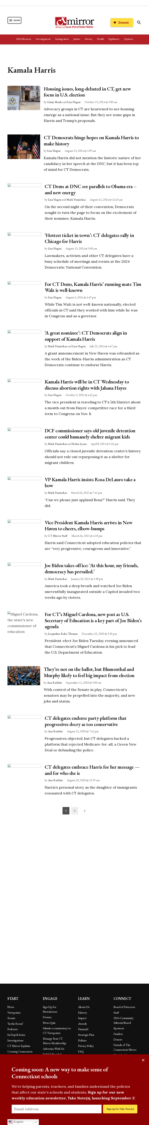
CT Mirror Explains (18, 1046)
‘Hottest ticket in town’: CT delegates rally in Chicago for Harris (89, 238)
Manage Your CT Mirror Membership (54, 1041)
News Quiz (49, 1023)
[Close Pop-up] (143, 1060)
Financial (83, 1029)
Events (11, 1018)
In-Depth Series (16, 1035)
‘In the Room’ (15, 1024)
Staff (116, 1013)
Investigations (43, 39)
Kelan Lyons (79, 444)
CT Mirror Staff (57, 536)
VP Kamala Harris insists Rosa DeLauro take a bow (90, 482)
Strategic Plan (86, 1035)
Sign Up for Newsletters (50, 1009)
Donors (118, 1039)
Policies (82, 1040)
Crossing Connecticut (20, 1051)
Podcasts (12, 1029)
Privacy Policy (86, 1046)
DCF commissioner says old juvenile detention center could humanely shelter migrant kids (90, 433)
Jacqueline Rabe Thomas (63, 634)
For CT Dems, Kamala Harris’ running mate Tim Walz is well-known (93, 287)
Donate (47, 1017)
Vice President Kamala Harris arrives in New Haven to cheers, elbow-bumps (88, 525)
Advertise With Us (53, 1049)
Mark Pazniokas (76, 200)
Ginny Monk (54, 102)
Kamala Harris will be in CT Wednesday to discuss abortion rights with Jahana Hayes (87, 384)
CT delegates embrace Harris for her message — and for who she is (92, 770)
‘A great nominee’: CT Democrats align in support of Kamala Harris (86, 335)
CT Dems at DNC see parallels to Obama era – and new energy (91, 189)
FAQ (81, 1051)
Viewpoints (14, 1013)
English (18, 1121)
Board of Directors (124, 1007)
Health (100, 39)
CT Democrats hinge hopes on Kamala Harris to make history (91, 140)
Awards (82, 1024)
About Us (84, 1007)
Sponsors (119, 1028)
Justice (76, 39)
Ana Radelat (54, 683)
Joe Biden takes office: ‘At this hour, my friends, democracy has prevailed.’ (91, 568)
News (10, 1007)
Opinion (128, 39)
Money (88, 39)
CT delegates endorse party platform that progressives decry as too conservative (85, 721)
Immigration (62, 39)
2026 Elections (23, 39)
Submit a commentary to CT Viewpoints (57, 1030)
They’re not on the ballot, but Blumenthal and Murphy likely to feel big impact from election (89, 672)
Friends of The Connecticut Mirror (125, 1047)
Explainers (113, 39)
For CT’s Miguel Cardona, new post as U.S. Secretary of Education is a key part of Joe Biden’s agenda (93, 620)
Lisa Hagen (73, 102)
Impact (82, 1018)
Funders (118, 1034)
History (82, 1013)
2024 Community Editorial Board (124, 1020)
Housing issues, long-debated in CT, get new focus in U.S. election (87, 91)
